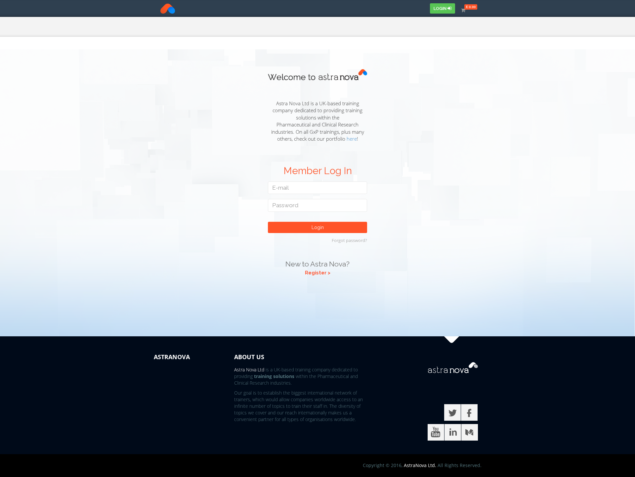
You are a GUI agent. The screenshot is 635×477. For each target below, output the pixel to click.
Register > (317, 273)
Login (440, 8)
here (352, 138)
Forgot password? (349, 240)
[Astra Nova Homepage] (161, 9)
